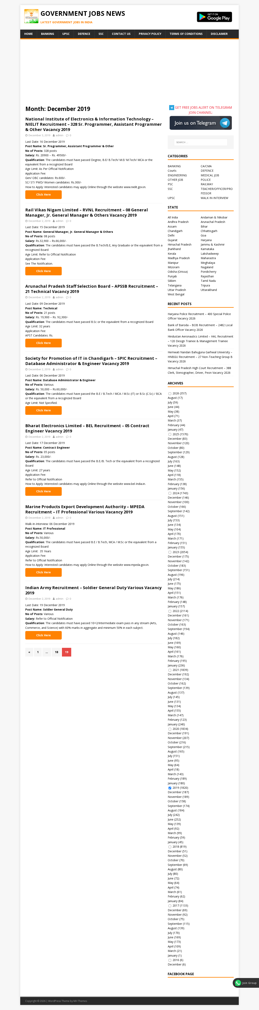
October (173, 448)
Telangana (175, 285)
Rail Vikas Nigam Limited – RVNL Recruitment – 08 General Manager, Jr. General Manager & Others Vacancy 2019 (86, 212)
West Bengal (176, 294)
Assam (172, 226)
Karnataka (207, 249)
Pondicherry (208, 272)
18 (56, 652)
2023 (176, 552)
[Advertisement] (129, 74)
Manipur (173, 263)
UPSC (66, 34)
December (175, 439)
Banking (47, 34)
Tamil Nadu (208, 281)
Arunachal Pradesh (213, 222)
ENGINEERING (177, 175)
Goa (203, 235)
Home (28, 34)
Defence (84, 34)
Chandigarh (175, 231)
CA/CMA (206, 166)
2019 (176, 788)
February (173, 425)
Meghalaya (208, 263)
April (170, 416)
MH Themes (80, 1001)
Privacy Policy (150, 34)
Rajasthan (207, 276)
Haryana (206, 240)
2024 (176, 493)
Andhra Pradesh (178, 222)
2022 (176, 611)
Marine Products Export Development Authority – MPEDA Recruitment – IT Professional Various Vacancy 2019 (84, 509)
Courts (172, 170)
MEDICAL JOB (210, 175)
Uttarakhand (209, 290)
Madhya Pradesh (179, 258)
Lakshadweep (210, 253)
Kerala (172, 253)
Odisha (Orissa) (178, 272)
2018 (176, 846)
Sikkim (172, 281)
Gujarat (172, 240)
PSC (170, 184)
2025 (176, 434)
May (170, 411)
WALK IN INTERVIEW (214, 198)
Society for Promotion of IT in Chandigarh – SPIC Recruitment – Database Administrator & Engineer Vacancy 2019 (91, 360)
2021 (176, 670)
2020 (176, 729)
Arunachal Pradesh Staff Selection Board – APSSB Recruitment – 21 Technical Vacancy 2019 (91, 288)
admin (59, 135)
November (175, 443)
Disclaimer (219, 34)
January (172, 429)
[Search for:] (200, 142)
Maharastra (208, 258)
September (175, 452)
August (172, 398)
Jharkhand (174, 249)
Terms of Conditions (186, 34)
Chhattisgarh (209, 231)
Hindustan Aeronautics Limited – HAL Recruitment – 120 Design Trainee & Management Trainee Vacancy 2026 (200, 340)
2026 (176, 393)
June (170, 407)
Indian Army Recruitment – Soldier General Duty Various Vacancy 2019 (93, 590)
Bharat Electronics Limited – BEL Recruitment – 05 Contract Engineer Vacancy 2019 (87, 428)
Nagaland (207, 267)
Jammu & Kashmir (213, 244)
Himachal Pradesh (179, 244)
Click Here (43, 194)
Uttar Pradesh (177, 290)
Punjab (172, 276)
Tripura (205, 285)
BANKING (174, 166)
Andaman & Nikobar (214, 217)
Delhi (171, 235)
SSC (101, 34)
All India (173, 217)
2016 (176, 960)
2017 (176, 905)
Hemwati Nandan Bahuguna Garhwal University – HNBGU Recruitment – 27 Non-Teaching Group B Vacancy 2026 (200, 356)
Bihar (204, 226)
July (170, 402)
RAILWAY (207, 184)
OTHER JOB (175, 180)
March (172, 420)
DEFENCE (207, 170)
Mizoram (173, 267)
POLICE (206, 180)
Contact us (121, 34)
